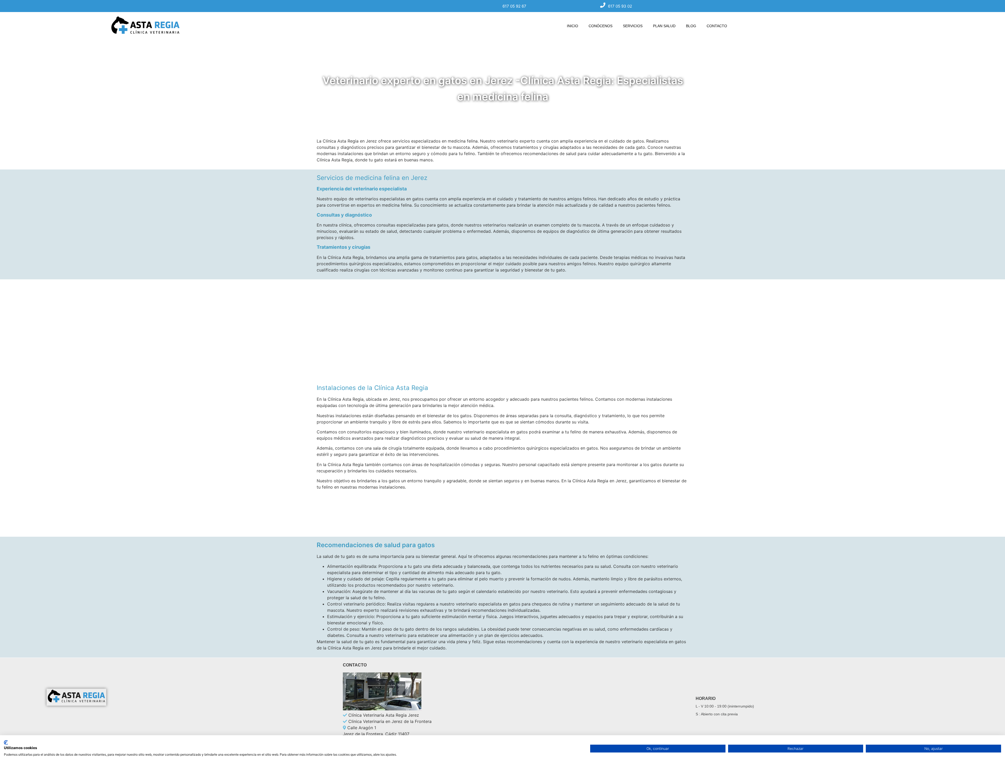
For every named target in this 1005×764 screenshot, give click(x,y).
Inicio (572, 26)
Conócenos (600, 26)
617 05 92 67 (514, 6)
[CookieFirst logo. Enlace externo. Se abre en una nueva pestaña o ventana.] (6, 742)
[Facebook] (53, 717)
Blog (691, 26)
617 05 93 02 (620, 6)
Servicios (633, 26)
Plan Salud (664, 26)
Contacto (717, 26)
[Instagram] (67, 717)
